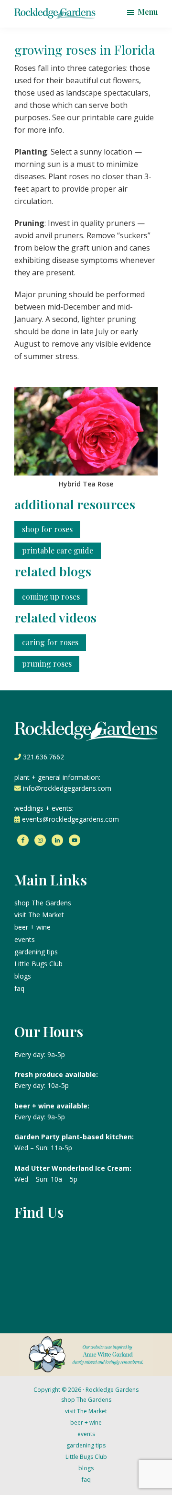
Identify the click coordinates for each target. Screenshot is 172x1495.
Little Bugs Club (38, 963)
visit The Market (39, 914)
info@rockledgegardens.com (67, 788)
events (24, 939)
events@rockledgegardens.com (70, 819)
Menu (148, 12)
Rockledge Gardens (112, 1390)
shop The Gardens (42, 902)
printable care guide (57, 550)
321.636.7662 (43, 756)
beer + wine (32, 927)
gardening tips (36, 951)
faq (19, 988)
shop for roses (47, 529)
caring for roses (50, 642)
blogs (22, 975)
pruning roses (47, 664)
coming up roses (51, 597)
